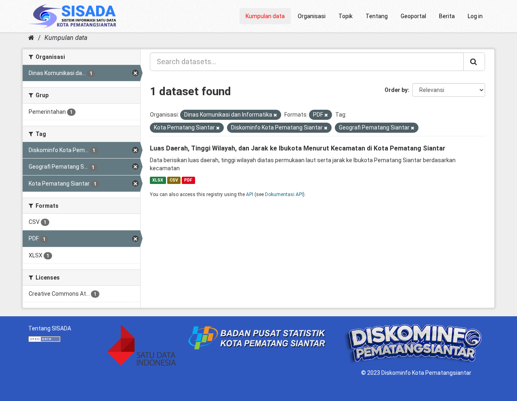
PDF (188, 180)
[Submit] (474, 61)
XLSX (157, 180)
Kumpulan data (265, 16)
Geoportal (413, 16)
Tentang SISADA (49, 328)
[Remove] (275, 115)
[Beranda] (31, 38)
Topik (345, 16)
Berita (447, 16)
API (249, 194)
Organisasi (312, 16)
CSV (174, 180)
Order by (396, 90)
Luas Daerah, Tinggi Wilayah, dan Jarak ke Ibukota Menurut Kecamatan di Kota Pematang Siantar (298, 148)
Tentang (377, 16)
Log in (475, 16)
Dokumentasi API (284, 194)
